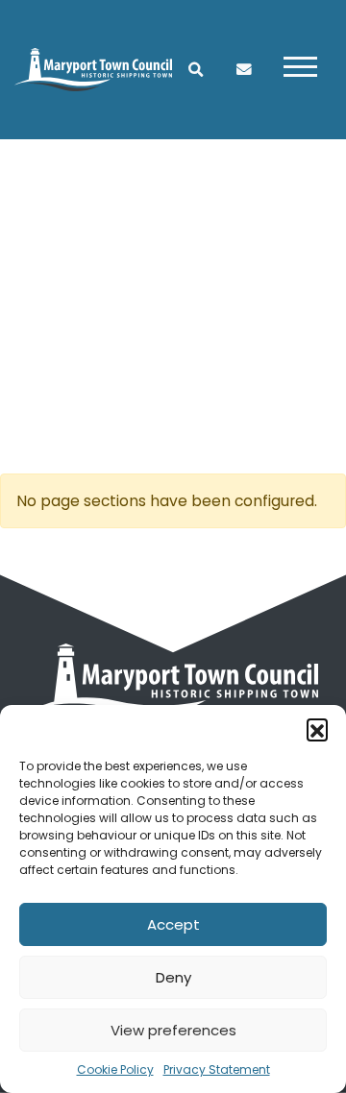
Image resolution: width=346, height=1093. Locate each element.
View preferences (173, 1030)
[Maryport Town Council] (93, 69)
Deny (173, 977)
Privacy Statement (216, 1069)
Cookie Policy (115, 1069)
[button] (317, 729)
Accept (173, 924)
